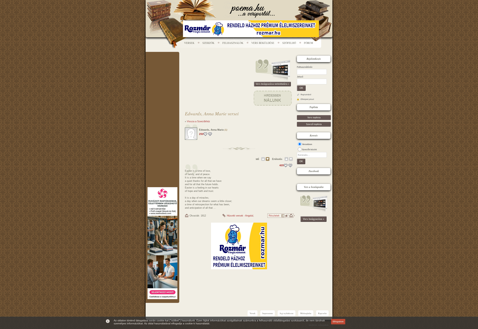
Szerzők (208, 43)
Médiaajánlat (305, 313)
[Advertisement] (162, 63)
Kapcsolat (322, 313)
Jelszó (300, 77)
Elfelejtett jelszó (307, 99)
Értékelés (277, 159)
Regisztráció (306, 95)
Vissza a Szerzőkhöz (198, 121)
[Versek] (252, 11)
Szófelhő (289, 43)
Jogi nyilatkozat (286, 313)
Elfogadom (338, 321)
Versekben (307, 144)
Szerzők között (309, 149)
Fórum (308, 43)
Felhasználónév (304, 67)
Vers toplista (314, 117)
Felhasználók (232, 43)
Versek (189, 43)
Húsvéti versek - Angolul (240, 215)
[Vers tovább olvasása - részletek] (281, 217)
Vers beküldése (262, 43)
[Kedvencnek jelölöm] (210, 134)
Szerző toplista (314, 124)
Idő (257, 159)
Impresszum (267, 313)
